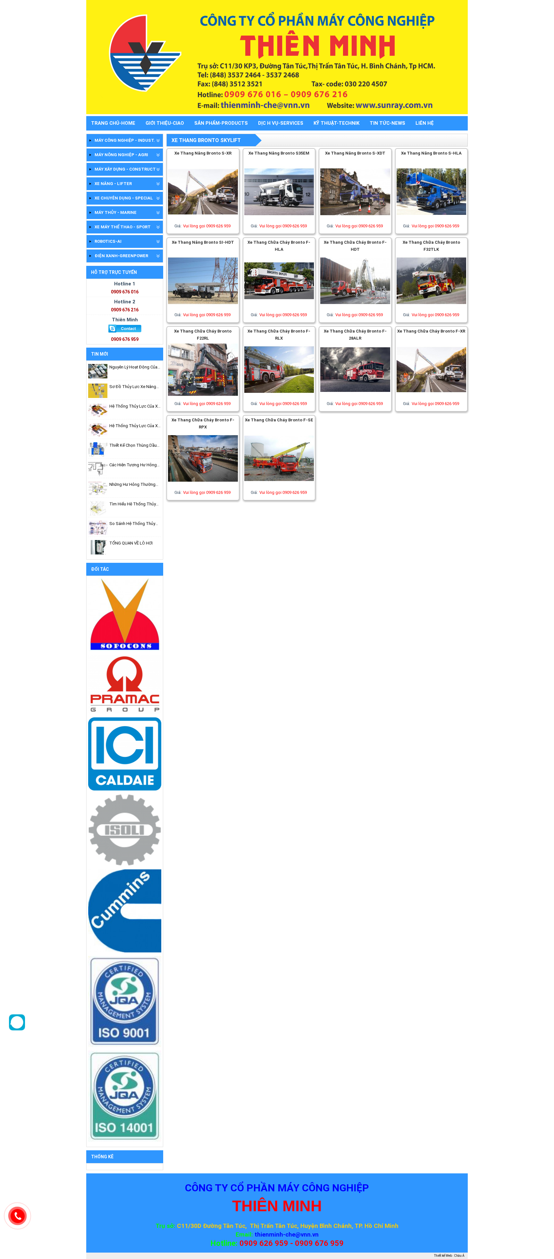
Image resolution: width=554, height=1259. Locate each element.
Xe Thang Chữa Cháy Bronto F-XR (431, 331)
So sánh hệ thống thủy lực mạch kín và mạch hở (133, 524)
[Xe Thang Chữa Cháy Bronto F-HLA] (279, 308)
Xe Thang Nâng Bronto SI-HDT (203, 242)
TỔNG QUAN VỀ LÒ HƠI (131, 543)
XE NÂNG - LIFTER (113, 183)
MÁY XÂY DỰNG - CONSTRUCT (125, 169)
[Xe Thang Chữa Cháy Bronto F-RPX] (203, 486)
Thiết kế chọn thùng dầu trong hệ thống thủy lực (134, 446)
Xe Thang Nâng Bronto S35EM (278, 153)
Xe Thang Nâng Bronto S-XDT (355, 153)
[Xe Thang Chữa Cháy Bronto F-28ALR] (355, 397)
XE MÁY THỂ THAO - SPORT (123, 226)
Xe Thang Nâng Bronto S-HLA (431, 153)
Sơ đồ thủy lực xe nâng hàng (132, 387)
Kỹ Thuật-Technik (336, 123)
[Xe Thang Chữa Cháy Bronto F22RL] (203, 397)
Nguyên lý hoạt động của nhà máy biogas (133, 367)
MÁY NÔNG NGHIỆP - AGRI (121, 154)
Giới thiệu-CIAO (165, 123)
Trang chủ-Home (113, 123)
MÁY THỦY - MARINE (116, 212)
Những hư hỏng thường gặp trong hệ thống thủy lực (134, 485)
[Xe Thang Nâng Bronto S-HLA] (431, 219)
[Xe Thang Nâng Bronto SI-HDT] (203, 308)
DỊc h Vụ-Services (280, 123)
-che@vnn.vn (301, 1234)
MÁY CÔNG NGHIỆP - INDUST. (125, 140)
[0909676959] (17, 1029)
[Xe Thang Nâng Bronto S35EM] (279, 219)
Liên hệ (425, 123)
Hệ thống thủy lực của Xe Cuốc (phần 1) (134, 426)
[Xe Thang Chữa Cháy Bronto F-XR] (431, 397)
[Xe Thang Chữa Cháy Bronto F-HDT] (355, 308)
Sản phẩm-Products (221, 123)
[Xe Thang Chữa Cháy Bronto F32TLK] (431, 308)
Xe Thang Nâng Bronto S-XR (202, 153)
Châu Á (459, 1255)
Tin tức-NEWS (387, 123)
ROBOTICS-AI (108, 241)
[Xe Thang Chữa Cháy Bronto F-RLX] (279, 397)
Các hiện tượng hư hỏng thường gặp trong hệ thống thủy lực (133, 465)
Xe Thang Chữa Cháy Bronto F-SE (279, 420)
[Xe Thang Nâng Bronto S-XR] (203, 219)
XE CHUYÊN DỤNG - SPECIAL (124, 198)
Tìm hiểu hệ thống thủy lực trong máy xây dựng (132, 504)
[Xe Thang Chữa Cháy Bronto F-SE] (279, 486)
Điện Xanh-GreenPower (121, 255)
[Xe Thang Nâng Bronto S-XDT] (355, 219)
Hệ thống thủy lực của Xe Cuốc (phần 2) (134, 407)
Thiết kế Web (443, 1255)
